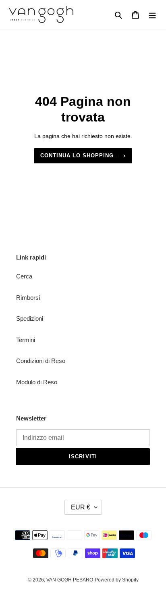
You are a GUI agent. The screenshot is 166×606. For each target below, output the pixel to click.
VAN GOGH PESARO (69, 580)
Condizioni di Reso (40, 360)
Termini (25, 339)
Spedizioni (29, 318)
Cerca (24, 276)
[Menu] (152, 14)
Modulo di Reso (36, 382)
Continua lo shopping (77, 156)
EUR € (80, 507)
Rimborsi (28, 297)
